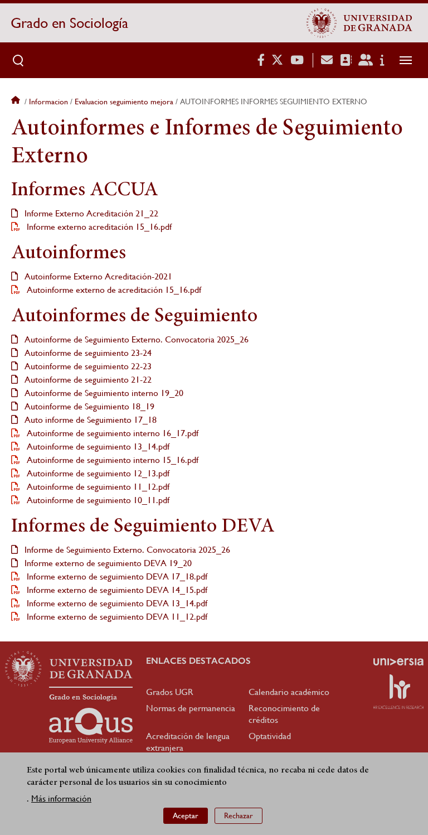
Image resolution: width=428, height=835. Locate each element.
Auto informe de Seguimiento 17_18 (89, 419)
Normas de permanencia (190, 708)
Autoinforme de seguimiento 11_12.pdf (97, 486)
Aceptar (185, 815)
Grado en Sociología (69, 23)
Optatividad (270, 736)
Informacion (48, 101)
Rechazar (238, 815)
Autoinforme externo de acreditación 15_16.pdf (113, 289)
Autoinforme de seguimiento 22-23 (87, 366)
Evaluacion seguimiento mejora (124, 101)
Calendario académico (289, 692)
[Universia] (398, 661)
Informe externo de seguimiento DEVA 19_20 (107, 563)
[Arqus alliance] (91, 726)
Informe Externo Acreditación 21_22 (90, 213)
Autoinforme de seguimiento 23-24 (87, 352)
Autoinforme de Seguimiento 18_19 (88, 406)
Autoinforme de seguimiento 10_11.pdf (97, 500)
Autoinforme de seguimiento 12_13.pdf (97, 473)
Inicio (16, 101)
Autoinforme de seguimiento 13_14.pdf (97, 446)
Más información (61, 798)
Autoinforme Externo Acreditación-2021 (97, 276)
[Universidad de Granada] (359, 23)
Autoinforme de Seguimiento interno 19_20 (102, 393)
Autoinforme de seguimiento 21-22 (87, 379)
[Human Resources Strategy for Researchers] (398, 691)
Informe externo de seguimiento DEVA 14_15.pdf (116, 590)
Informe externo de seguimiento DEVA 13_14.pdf (116, 603)
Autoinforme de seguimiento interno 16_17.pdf (111, 433)
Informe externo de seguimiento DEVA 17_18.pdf (116, 576)
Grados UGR (169, 692)
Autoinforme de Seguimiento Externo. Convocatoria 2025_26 (135, 339)
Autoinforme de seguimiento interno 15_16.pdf (111, 460)
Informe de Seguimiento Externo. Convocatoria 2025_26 (126, 549)
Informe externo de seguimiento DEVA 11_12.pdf (116, 616)
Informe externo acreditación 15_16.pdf (98, 226)
